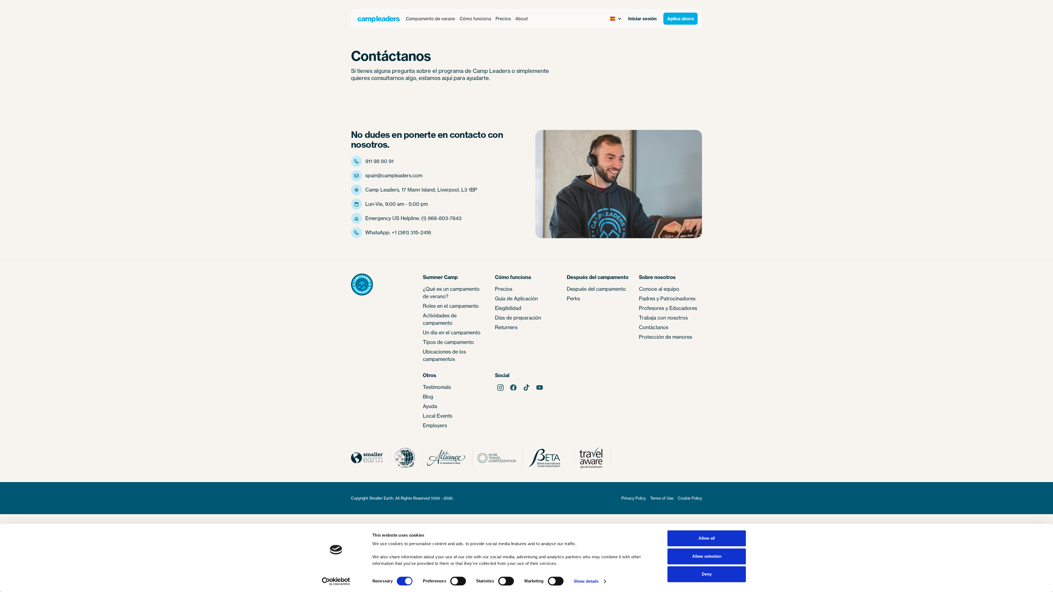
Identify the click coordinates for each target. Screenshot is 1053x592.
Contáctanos (653, 327)
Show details (586, 581)
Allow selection (706, 556)
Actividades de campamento (440, 319)
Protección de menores (665, 337)
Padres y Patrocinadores (667, 298)
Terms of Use (661, 498)
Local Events (437, 416)
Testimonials (437, 387)
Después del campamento (596, 289)
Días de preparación (518, 318)
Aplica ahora (680, 18)
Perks (573, 298)
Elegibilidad (508, 308)
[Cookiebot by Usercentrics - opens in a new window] (336, 581)
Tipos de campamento (448, 342)
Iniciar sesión (642, 18)
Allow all (706, 538)
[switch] (458, 581)
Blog (428, 397)
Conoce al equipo (659, 289)
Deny (707, 574)
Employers (435, 425)
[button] (430, 18)
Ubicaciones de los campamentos (444, 355)
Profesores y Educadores (668, 308)
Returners (506, 327)
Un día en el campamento (451, 332)
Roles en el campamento (451, 306)
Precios (503, 18)
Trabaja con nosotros (663, 318)
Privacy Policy (633, 498)
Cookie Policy (690, 498)
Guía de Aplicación (516, 298)
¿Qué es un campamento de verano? (451, 292)
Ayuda (430, 406)
